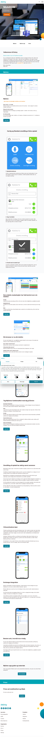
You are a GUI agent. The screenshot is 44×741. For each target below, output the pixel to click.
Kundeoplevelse (26, 720)
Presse (2, 730)
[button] (39, 2)
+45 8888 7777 (20, 63)
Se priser (22, 696)
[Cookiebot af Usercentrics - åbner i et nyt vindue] (38, 358)
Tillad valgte (22, 381)
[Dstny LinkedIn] (1, 708)
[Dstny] (3, 2)
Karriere (2, 726)
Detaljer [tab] (22, 361)
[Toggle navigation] (42, 2)
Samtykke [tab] (7, 361)
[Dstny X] (5, 708)
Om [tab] (36, 361)
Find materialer (22, 673)
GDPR (2, 716)
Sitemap (2, 732)
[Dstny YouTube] (8, 708)
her (30, 63)
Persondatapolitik (4, 714)
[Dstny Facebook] (3, 708)
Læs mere (7, 120)
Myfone (14, 43)
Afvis (8, 381)
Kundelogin (7, 14)
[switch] (16, 377)
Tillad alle (36, 381)
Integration (25, 716)
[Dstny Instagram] (10, 708)
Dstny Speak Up (4, 720)
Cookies (2, 718)
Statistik (24, 718)
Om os (2, 728)
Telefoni (24, 714)
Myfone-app (22, 43)
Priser (29, 43)
